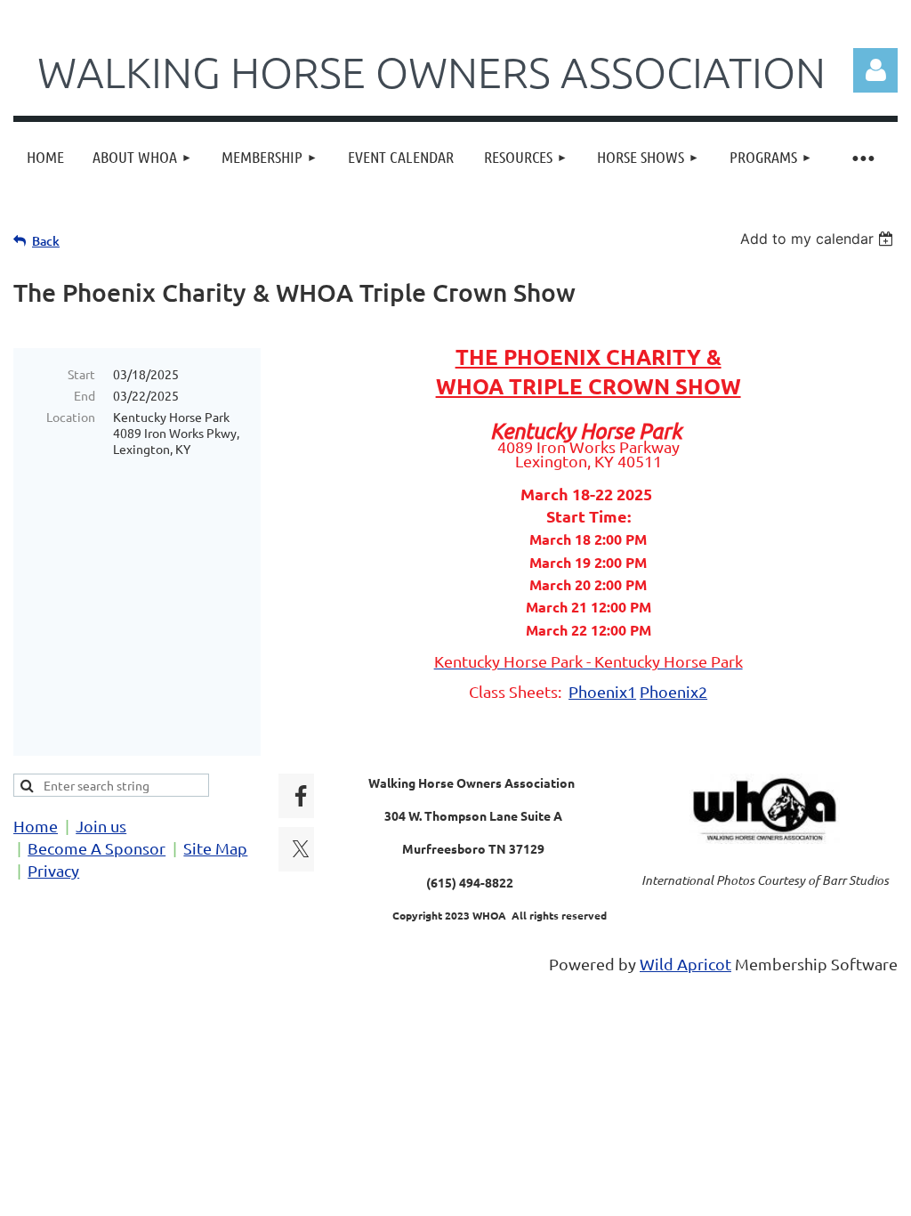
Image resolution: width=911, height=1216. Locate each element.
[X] (300, 849)
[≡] (862, 157)
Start (81, 374)
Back (46, 240)
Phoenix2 (673, 691)
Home (35, 825)
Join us (101, 825)
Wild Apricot (685, 963)
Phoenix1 (602, 691)
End (84, 395)
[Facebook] (300, 796)
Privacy (53, 870)
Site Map (215, 848)
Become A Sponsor (96, 848)
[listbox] (819, 238)
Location (70, 417)
